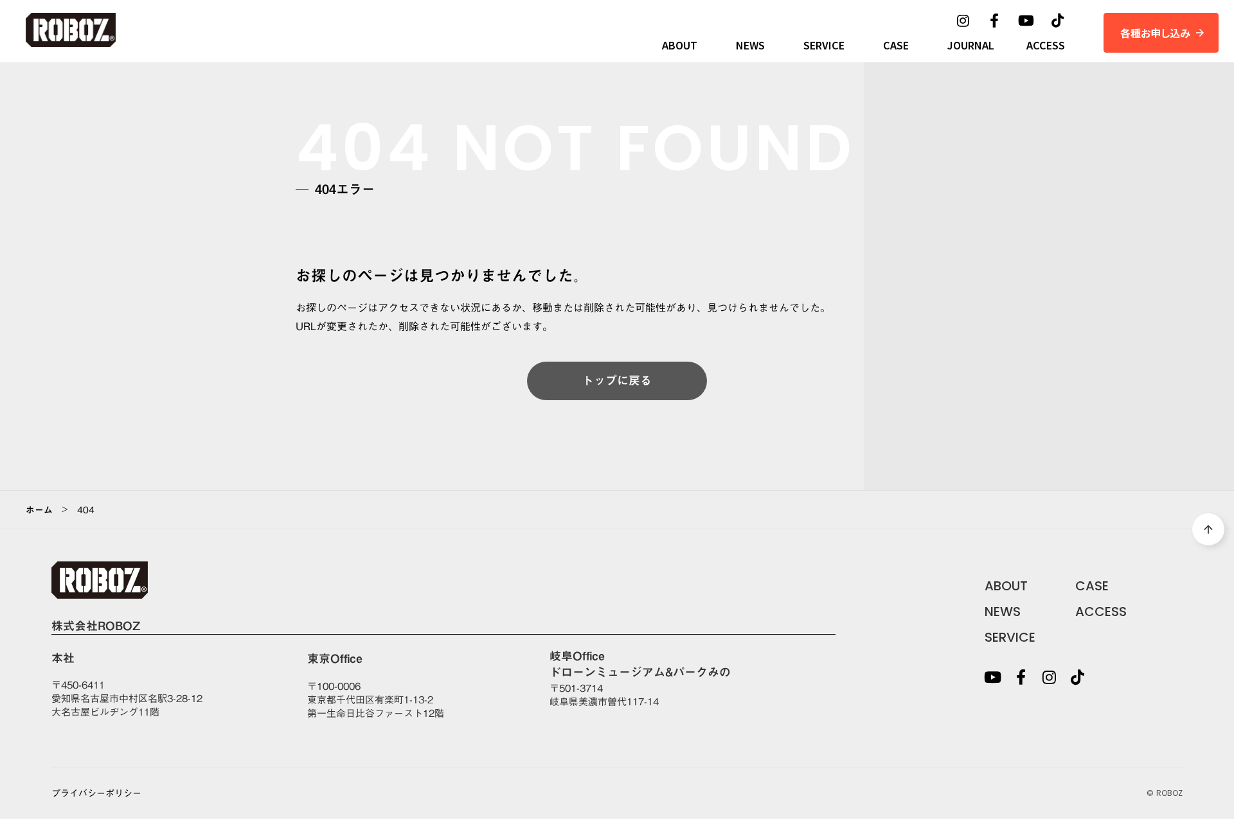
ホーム (39, 510)
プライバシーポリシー (96, 794)
